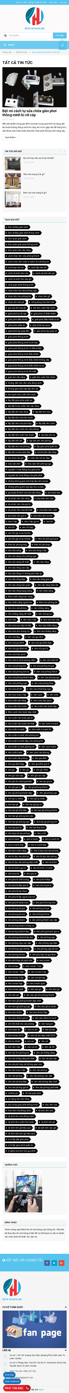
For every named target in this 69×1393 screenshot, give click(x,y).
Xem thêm (10, 137)
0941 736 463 (14, 1388)
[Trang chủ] (34, 18)
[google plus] (61, 1263)
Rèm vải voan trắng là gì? (35, 193)
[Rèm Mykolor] (34, 1289)
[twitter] (54, 1263)
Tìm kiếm (60, 35)
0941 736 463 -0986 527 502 (23, 1371)
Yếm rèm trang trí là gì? (34, 174)
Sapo (41, 1389)
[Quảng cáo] (34, 1191)
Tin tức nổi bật (13, 151)
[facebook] (47, 1263)
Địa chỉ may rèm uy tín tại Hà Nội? (38, 158)
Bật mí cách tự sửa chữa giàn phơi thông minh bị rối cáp (29, 113)
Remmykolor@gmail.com (21, 1377)
